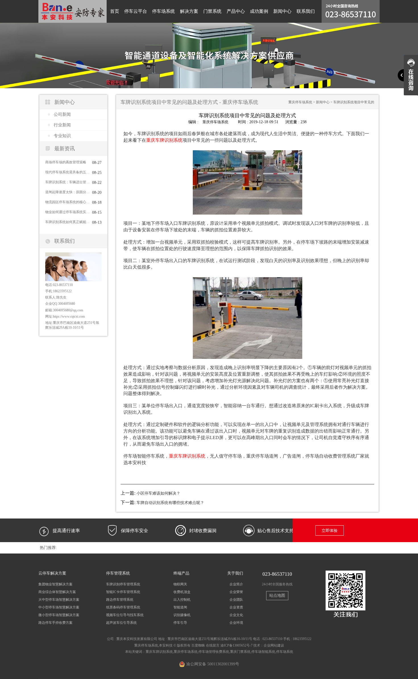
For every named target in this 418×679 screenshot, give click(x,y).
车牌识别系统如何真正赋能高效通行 (67, 222)
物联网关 (180, 584)
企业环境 (236, 623)
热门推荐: (48, 548)
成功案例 (259, 11)
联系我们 (306, 11)
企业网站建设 (274, 645)
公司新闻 (62, 114)
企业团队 (236, 600)
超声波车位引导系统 (121, 623)
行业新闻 (62, 125)
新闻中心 (282, 11)
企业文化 (236, 615)
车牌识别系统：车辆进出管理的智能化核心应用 (67, 182)
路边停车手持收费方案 (55, 623)
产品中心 (236, 11)
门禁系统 (212, 11)
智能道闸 (180, 607)
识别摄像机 (182, 615)
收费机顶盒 (182, 592)
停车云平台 (135, 11)
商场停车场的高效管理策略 (65, 162)
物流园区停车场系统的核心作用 (67, 202)
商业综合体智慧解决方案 (57, 592)
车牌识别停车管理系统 (123, 584)
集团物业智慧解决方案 (55, 584)
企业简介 (236, 584)
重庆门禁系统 (240, 652)
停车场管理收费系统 (213, 652)
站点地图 (277, 595)
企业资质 (236, 607)
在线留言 (213, 645)
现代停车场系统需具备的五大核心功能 (67, 172)
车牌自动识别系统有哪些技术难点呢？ (170, 503)
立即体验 (330, 530)
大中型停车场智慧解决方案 (58, 600)
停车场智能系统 (263, 652)
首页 (114, 11)
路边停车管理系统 (119, 600)
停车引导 (180, 623)
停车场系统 (163, 11)
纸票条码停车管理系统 (123, 607)
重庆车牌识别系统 (159, 652)
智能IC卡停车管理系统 (123, 592)
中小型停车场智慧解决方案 (58, 607)
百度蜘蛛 (198, 645)
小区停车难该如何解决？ (158, 493)
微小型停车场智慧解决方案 (58, 615)
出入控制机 (182, 600)
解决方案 (189, 11)
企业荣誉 (236, 592)
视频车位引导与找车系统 (125, 615)
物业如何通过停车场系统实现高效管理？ (67, 212)
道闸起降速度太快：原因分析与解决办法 (67, 192)
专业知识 (62, 135)
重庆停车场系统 (300, 102)
